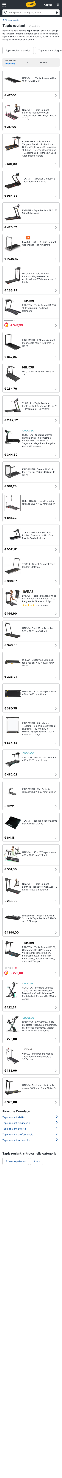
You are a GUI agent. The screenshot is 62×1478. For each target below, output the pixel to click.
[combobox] (31, 12)
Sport (36, 1161)
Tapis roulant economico (16, 1140)
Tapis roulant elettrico (18, 50)
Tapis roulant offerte (14, 1128)
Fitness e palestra (12, 20)
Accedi (48, 4)
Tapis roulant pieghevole (16, 1122)
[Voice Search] (57, 12)
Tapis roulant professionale (17, 1134)
